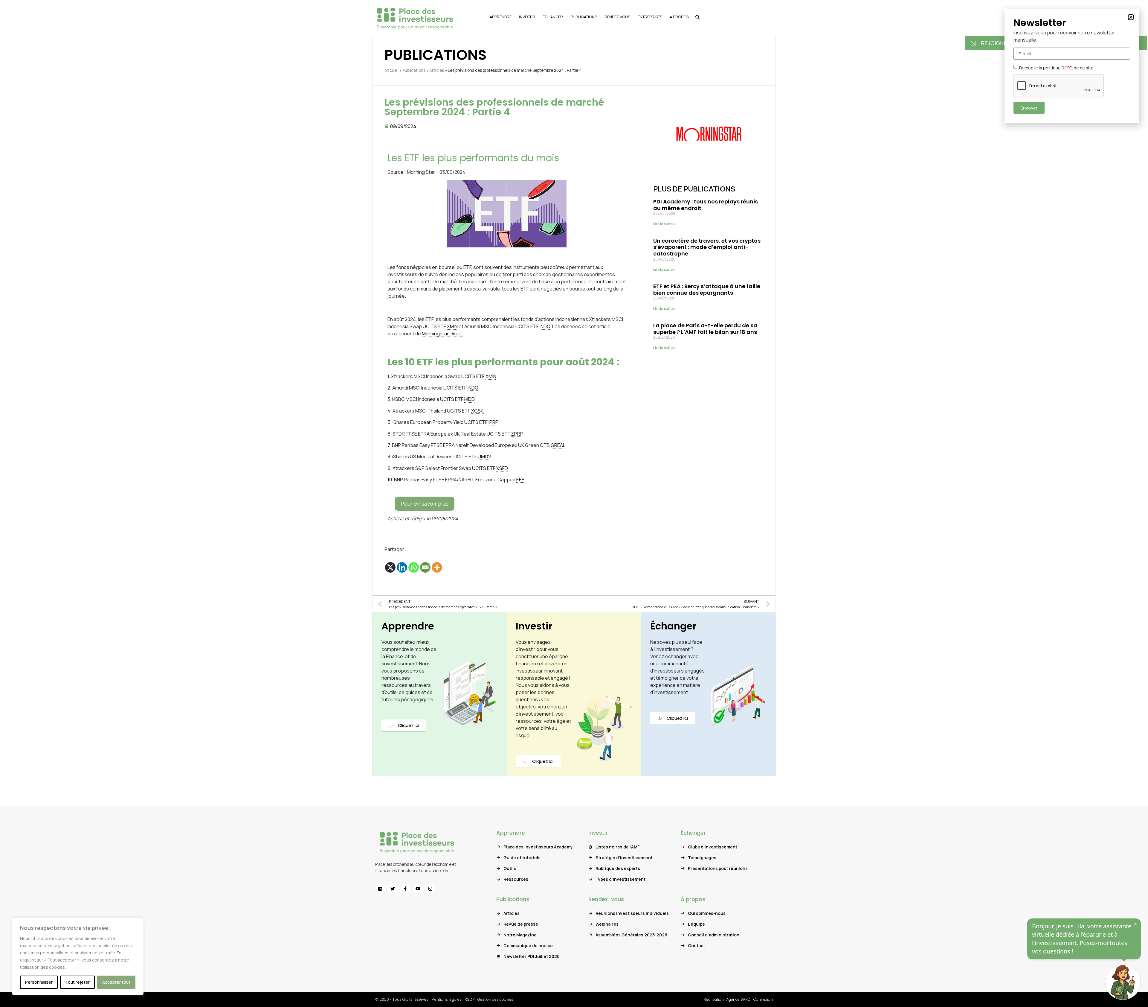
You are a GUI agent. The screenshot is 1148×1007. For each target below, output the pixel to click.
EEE (520, 479)
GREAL (558, 445)
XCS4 (477, 410)
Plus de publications (694, 189)
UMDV (484, 456)
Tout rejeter (77, 982)
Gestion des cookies (495, 999)
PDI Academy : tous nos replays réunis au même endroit (705, 205)
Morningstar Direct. (443, 333)
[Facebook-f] (405, 889)
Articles (436, 70)
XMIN (452, 326)
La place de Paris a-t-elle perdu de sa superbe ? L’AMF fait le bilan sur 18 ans (705, 329)
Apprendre (407, 626)
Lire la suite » (664, 223)
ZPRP (517, 434)
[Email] (425, 567)
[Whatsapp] (413, 567)
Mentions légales (446, 999)
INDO (545, 326)
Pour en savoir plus (424, 503)
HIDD (469, 399)
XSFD (502, 468)
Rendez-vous (606, 899)
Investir (534, 626)
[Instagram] (430, 889)
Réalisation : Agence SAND (727, 999)
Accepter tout (116, 982)
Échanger (673, 626)
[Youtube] (418, 889)
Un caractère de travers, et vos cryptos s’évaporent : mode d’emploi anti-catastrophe (707, 247)
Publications (413, 70)
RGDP (469, 999)
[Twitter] (393, 889)
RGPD (1067, 68)
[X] (390, 567)
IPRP (493, 422)
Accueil (391, 70)
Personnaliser (39, 982)
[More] (437, 567)
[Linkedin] (402, 567)
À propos (693, 899)
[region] (78, 956)
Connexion (763, 999)
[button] (1131, 17)
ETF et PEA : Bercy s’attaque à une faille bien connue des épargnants (706, 289)
